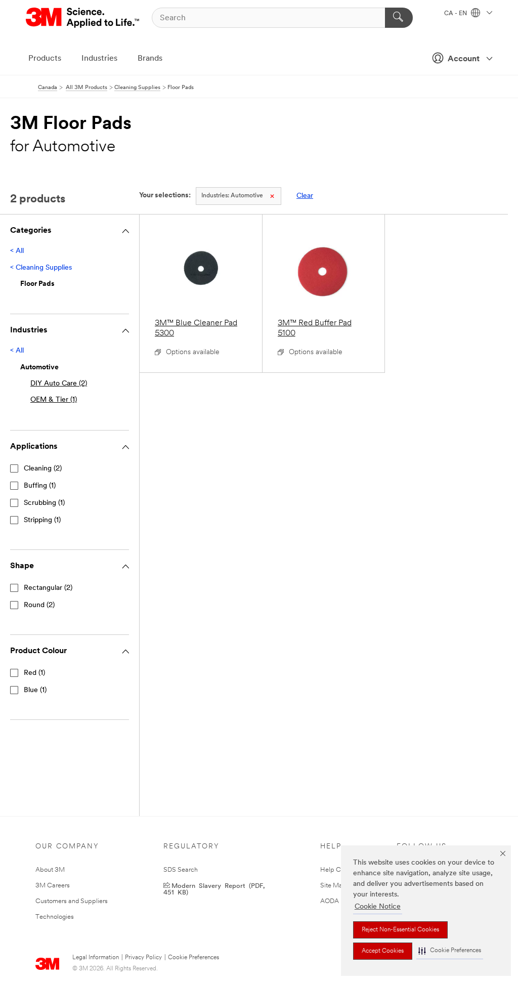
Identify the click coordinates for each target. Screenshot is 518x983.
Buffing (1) (40, 486)
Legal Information (95, 958)
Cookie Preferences (193, 958)
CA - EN (456, 14)
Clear (304, 196)
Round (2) (39, 605)
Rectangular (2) (48, 588)
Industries (99, 59)
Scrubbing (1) (44, 503)
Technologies (54, 917)
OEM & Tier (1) (53, 400)
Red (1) (34, 673)
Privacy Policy (143, 958)
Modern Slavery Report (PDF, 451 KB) (214, 888)
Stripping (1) (42, 520)
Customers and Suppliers (71, 901)
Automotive (232, 196)
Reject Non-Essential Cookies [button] (400, 930)
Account (464, 59)
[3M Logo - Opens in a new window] (83, 18)
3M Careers (52, 885)
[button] (449, 951)
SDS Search (180, 870)
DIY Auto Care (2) (58, 384)
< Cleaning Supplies (41, 268)
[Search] (399, 18)
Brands (150, 59)
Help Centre (338, 870)
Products (44, 59)
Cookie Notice (378, 907)
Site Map (333, 885)
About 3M (50, 870)
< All (17, 251)
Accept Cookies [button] (383, 951)
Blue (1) (35, 690)
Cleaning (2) (43, 469)
